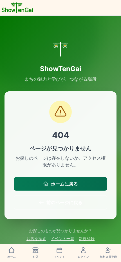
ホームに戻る (64, 184)
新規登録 (87, 238)
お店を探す (36, 238)
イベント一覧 (62, 238)
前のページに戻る (64, 202)
